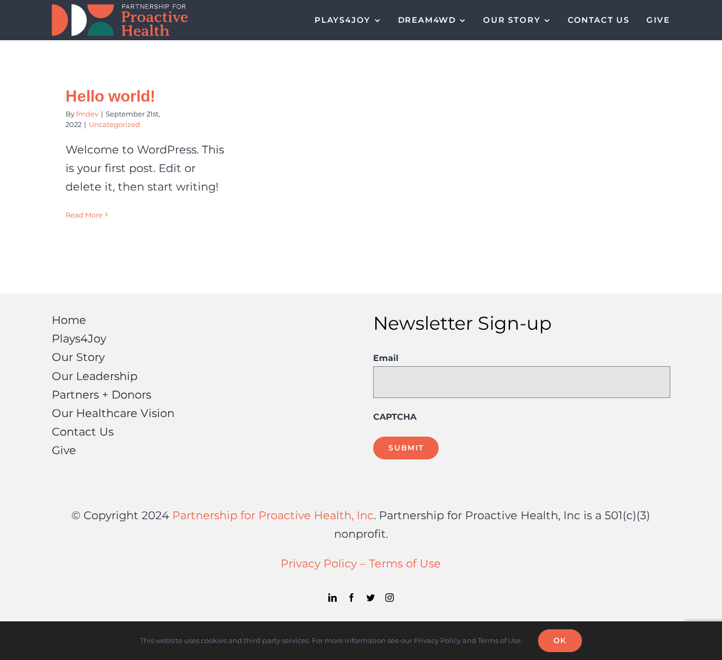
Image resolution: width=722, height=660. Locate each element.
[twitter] (370, 597)
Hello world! (110, 96)
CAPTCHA (394, 417)
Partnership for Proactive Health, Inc (273, 515)
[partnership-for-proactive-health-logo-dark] (120, 9)
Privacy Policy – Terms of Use (361, 563)
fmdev (87, 114)
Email (386, 358)
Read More (84, 215)
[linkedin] (332, 597)
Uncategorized (114, 124)
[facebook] (351, 597)
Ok (560, 640)
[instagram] (389, 597)
